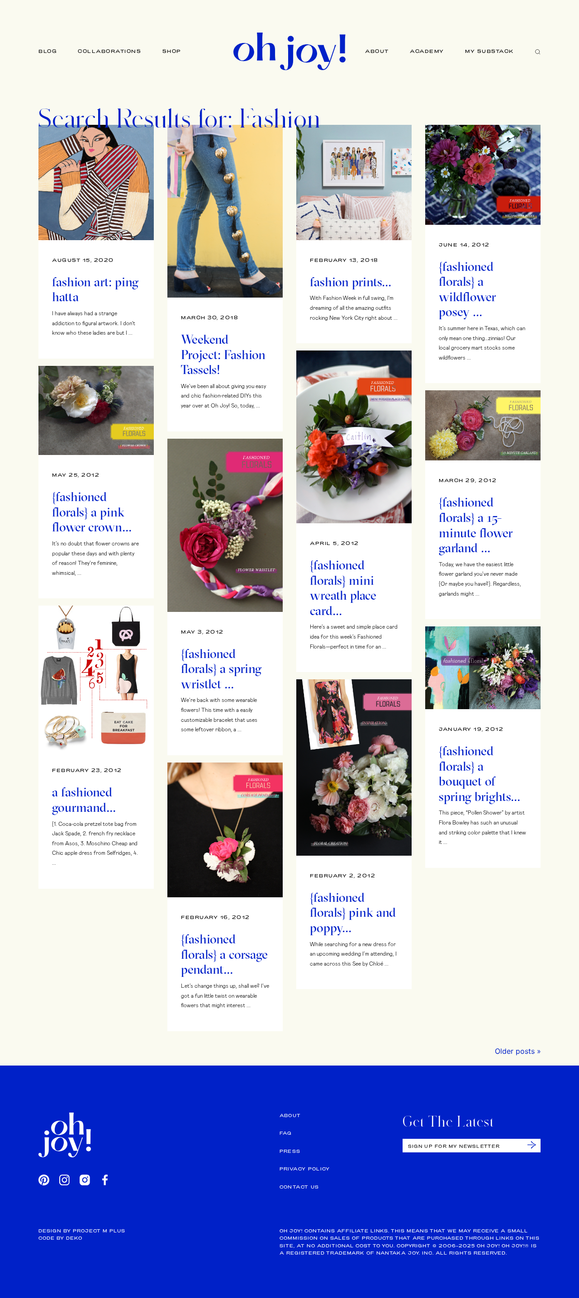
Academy (427, 51)
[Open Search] (538, 51)
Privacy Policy (305, 1168)
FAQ (286, 1133)
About (377, 51)
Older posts (515, 1051)
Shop (171, 51)
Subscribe (531, 1145)
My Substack (489, 51)
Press (290, 1151)
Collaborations (109, 51)
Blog (47, 51)
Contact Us (299, 1186)
